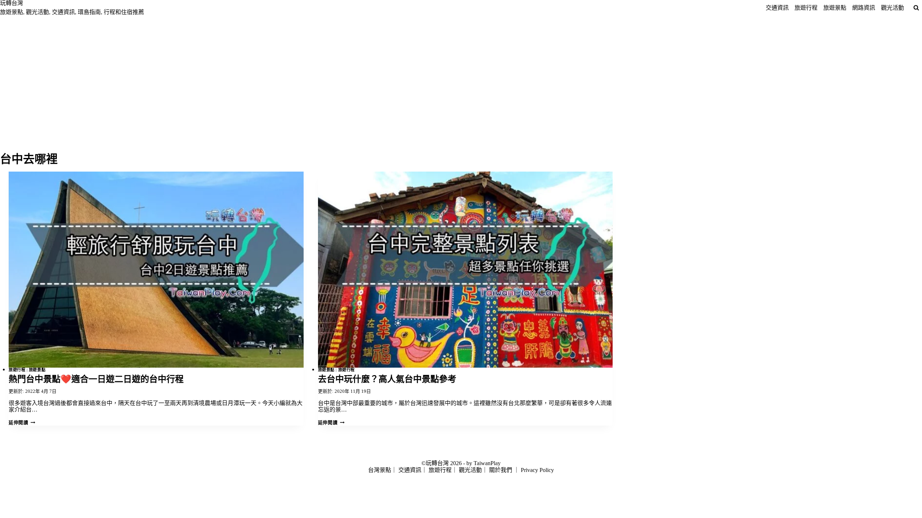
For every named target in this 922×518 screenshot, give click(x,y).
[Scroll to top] (3, 497)
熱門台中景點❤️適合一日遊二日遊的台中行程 (96, 379)
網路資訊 (863, 8)
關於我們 (500, 470)
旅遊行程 (806, 8)
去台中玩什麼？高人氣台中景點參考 (387, 379)
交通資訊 (777, 8)
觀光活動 (892, 8)
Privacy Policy (537, 470)
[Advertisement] (461, 69)
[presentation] (156, 270)
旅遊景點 (834, 8)
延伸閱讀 (21, 422)
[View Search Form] (916, 8)
